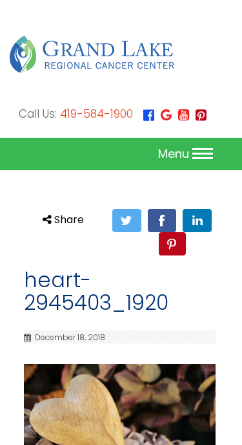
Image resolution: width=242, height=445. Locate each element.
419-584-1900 (96, 114)
